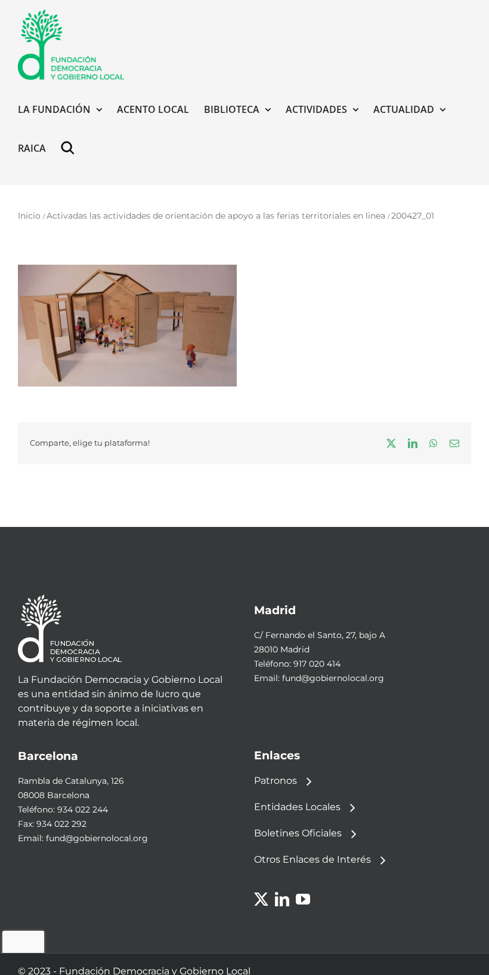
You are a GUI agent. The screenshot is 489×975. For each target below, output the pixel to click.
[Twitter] (261, 899)
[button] (70, 147)
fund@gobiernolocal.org (333, 678)
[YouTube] (303, 899)
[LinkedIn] (282, 899)
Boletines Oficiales (298, 833)
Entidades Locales (297, 806)
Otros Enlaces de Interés (312, 859)
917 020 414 (317, 663)
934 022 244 (82, 809)
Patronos (275, 780)
